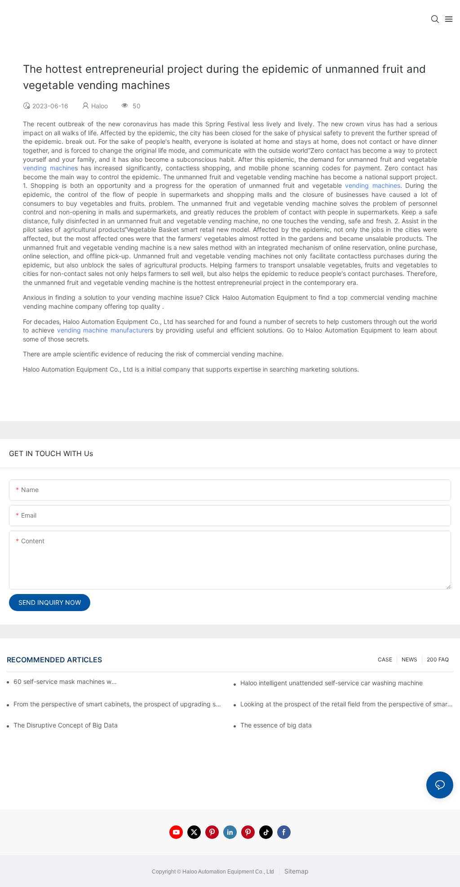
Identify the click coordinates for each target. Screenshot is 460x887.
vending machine (49, 168)
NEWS (409, 659)
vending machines (372, 185)
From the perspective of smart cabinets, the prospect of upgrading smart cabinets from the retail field (119, 704)
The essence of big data (276, 725)
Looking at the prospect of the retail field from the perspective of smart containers (346, 704)
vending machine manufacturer (103, 330)
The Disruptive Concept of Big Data (65, 725)
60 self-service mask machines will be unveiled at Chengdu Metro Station (65, 681)
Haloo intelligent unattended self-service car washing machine (331, 683)
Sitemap (296, 871)
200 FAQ (438, 659)
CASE (385, 659)
